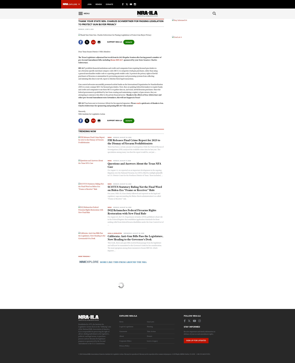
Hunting (150, 327)
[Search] (214, 13)
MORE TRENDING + (84, 256)
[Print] (99, 43)
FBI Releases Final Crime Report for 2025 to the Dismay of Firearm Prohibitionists (134, 141)
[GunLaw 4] (177, 37)
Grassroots (123, 331)
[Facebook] (123, 1)
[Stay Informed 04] (179, 20)
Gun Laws (150, 322)
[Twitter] (127, 1)
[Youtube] (131, 1)
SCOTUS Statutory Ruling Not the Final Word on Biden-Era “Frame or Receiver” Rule (135, 188)
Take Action (151, 331)
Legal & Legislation (115, 233)
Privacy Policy (124, 346)
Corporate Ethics (125, 341)
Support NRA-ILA (114, 42)
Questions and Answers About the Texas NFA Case (134, 165)
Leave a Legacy (152, 341)
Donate (149, 336)
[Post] (87, 40)
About (121, 336)
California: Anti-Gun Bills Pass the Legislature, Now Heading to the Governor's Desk (135, 237)
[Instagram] (135, 1)
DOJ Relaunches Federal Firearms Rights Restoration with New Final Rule (132, 212)
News (110, 137)
